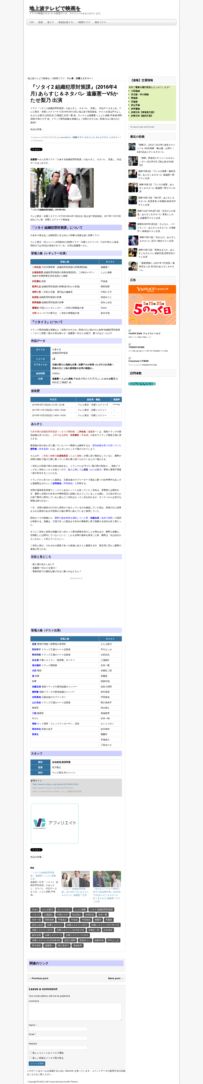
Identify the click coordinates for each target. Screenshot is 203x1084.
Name (32, 1024)
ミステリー (114, 137)
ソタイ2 (36, 914)
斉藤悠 (108, 919)
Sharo (35, 909)
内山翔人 (76, 914)
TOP (31, 22)
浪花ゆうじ (85, 940)
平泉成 (74, 919)
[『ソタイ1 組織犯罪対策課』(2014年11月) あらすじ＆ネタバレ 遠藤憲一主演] (76, 879)
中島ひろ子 (62, 914)
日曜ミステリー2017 (77, 924)
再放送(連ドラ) (65, 22)
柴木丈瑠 (36, 935)
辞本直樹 (36, 945)
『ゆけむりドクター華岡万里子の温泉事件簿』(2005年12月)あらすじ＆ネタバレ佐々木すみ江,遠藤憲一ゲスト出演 (107, 895)
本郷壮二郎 (93, 929)
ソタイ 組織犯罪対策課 (101, 909)
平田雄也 (86, 919)
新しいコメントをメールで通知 (48, 1052)
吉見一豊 (102, 914)
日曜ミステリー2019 (42, 929)
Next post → (116, 978)
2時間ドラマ (84, 22)
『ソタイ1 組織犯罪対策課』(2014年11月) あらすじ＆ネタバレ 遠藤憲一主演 (75, 892)
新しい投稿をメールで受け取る (48, 1057)
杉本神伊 (108, 929)
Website (33, 1043)
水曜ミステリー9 (53, 935)
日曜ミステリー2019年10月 (70, 929)
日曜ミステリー (55, 924)
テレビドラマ (102, 137)
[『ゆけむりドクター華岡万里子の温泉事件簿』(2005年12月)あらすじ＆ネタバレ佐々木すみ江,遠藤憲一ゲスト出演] (107, 879)
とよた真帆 (80, 909)
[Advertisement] (101, 49)
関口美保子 (63, 945)
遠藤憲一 (49, 945)
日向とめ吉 (37, 924)
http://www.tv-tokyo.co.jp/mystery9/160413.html (55, 784)
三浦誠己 (48, 914)
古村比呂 (89, 914)
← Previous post (38, 978)
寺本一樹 (36, 919)
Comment (34, 1000)
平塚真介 (62, 919)
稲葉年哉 (99, 940)
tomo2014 (64, 137)
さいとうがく (64, 909)
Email (32, 1034)
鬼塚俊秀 (77, 945)
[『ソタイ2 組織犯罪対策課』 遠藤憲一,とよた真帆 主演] (46, 883)
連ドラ (50, 22)
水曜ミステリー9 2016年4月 (46, 940)
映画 (40, 22)
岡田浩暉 (49, 919)
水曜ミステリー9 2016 (77, 935)
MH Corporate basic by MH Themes (62, 1081)
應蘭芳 (98, 919)
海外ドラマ (100, 22)
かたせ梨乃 (47, 909)
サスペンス (90, 137)
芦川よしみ (113, 940)
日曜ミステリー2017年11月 (105, 924)
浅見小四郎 (69, 940)
